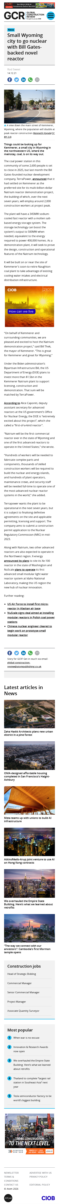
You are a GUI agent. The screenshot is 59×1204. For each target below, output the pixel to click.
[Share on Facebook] (9, 79)
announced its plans (16, 561)
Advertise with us (41, 1172)
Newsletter (11, 1172)
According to (12, 403)
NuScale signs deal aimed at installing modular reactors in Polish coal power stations (31, 617)
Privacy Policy (38, 1176)
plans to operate (25, 569)
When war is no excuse (26, 1037)
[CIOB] (42, 1198)
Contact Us (11, 1184)
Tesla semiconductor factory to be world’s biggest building (32, 1098)
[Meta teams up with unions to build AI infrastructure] (29, 800)
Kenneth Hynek (42, 133)
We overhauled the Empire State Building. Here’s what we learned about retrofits (31, 1064)
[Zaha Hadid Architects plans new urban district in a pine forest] (29, 714)
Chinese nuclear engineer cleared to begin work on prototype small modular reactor (29, 630)
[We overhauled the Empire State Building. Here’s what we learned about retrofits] (29, 883)
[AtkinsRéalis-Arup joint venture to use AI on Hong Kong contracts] (29, 842)
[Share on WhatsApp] (30, 79)
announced (39, 179)
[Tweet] (16, 79)
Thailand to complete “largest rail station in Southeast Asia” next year (31, 1082)
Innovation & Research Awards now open (30, 1049)
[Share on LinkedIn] (23, 79)
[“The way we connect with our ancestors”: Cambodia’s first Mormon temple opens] (29, 928)
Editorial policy (40, 1184)
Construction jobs (24, 966)
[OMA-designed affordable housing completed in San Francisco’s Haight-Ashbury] (29, 755)
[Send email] (37, 79)
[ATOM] (17, 1198)
